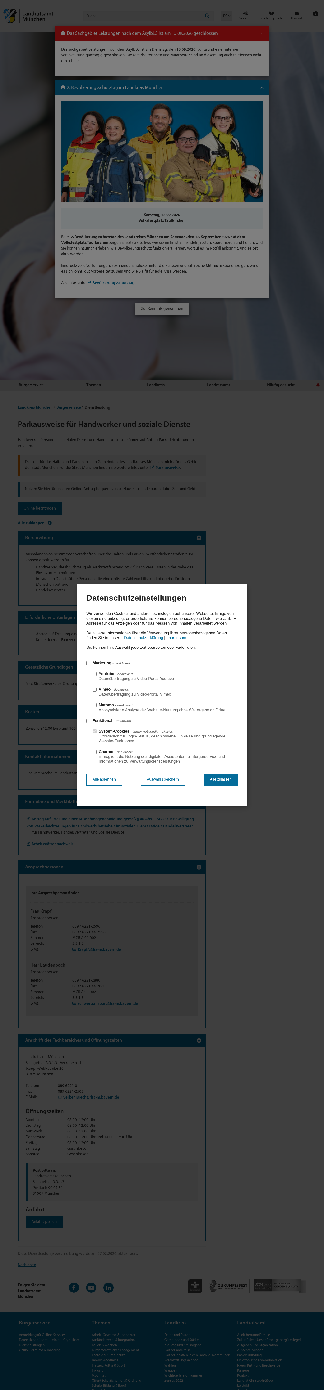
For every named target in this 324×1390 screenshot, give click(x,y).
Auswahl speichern (163, 780)
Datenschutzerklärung (143, 637)
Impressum (176, 637)
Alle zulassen (220, 780)
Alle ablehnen (104, 780)
